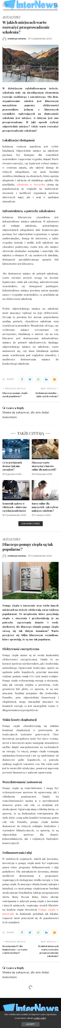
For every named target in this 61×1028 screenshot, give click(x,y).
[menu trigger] (6, 5)
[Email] (54, 379)
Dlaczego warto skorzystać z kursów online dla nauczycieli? (44, 466)
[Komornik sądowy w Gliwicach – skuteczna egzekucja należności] (15, 490)
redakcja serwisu (16, 39)
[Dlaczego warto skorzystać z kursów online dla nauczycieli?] (45, 449)
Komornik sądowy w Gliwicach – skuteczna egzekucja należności (14, 507)
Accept (30, 1024)
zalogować (22, 412)
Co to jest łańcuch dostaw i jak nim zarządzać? (12, 466)
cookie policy (40, 1018)
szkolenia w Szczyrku (31, 184)
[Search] (55, 5)
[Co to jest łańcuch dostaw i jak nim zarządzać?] (15, 449)
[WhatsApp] (38, 379)
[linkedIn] (46, 379)
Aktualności (11, 17)
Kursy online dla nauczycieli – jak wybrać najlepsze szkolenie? (45, 507)
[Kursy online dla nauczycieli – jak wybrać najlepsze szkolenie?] (45, 490)
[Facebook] (22, 379)
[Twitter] (30, 379)
